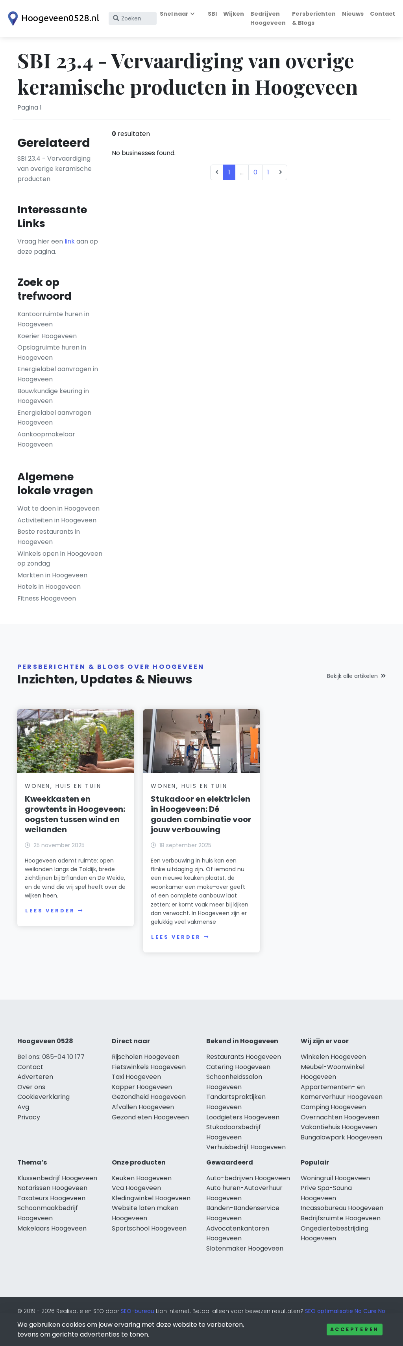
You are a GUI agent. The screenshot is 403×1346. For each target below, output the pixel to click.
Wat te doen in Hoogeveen (58, 508)
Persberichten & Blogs (314, 18)
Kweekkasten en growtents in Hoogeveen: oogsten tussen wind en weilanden (75, 814)
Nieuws (353, 14)
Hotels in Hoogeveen (49, 586)
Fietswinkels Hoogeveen (149, 1066)
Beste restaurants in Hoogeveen (48, 536)
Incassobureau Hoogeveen (342, 1207)
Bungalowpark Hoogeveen (341, 1137)
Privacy (28, 1117)
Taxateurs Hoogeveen (51, 1198)
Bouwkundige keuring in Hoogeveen (53, 396)
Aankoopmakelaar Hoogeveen (46, 439)
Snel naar (174, 14)
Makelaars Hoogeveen (52, 1228)
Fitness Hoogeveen (46, 598)
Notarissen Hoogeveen (52, 1187)
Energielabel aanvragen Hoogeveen (54, 417)
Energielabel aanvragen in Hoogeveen (57, 374)
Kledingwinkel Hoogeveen (151, 1198)
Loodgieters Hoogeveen (242, 1117)
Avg (23, 1107)
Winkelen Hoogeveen (333, 1056)
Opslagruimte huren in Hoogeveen (51, 352)
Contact (382, 14)
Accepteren (354, 1329)
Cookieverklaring (43, 1096)
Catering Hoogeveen (238, 1066)
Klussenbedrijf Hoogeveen (57, 1178)
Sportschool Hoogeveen (149, 1228)
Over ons (31, 1086)
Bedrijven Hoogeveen (268, 18)
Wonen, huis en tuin (63, 786)
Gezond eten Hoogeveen (150, 1117)
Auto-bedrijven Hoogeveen (248, 1178)
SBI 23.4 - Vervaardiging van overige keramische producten (54, 168)
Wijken (233, 14)
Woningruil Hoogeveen (335, 1178)
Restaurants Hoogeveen (243, 1056)
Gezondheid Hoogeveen (149, 1096)
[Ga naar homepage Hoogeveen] (52, 19)
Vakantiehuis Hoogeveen (339, 1127)
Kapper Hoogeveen (142, 1086)
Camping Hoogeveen (333, 1107)
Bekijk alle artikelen (352, 676)
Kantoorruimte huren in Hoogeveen (53, 319)
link (70, 241)
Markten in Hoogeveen (52, 575)
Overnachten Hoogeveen (340, 1117)
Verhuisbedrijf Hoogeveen (246, 1147)
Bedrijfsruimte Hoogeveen (341, 1218)
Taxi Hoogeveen (136, 1076)
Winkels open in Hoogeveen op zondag (59, 558)
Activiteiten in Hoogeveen (56, 520)
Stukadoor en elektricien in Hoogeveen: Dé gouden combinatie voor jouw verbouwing (201, 814)
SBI (212, 14)
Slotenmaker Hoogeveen (244, 1248)
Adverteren (35, 1076)
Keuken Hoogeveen (142, 1178)
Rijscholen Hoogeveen (145, 1056)
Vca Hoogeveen (136, 1187)
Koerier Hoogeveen (47, 336)
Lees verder (50, 910)
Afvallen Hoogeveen (143, 1107)
